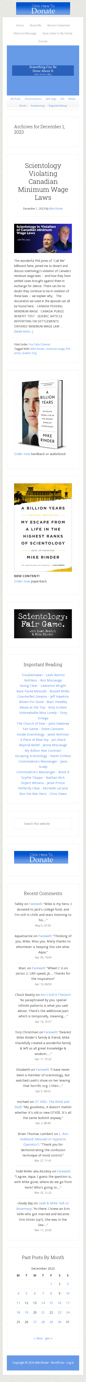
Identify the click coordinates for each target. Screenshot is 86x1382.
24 (67, 1312)
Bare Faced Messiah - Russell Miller (43, 691)
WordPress (57, 1362)
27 (35, 1322)
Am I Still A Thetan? (55, 995)
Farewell (35, 904)
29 (51, 1322)
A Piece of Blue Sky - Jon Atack (43, 740)
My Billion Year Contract (43, 751)
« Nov (38, 1338)
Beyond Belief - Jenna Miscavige (43, 745)
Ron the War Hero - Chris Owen (43, 794)
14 (43, 1303)
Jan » (48, 1338)
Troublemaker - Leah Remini (43, 675)
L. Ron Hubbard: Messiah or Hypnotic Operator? (44, 1139)
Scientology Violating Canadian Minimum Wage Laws (43, 181)
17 (67, 1303)
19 (26, 1312)
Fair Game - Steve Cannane (43, 729)
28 (43, 1322)
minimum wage (55, 348)
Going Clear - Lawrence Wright (43, 686)
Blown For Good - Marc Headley (43, 702)
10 (67, 1293)
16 (59, 1303)
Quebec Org (29, 353)
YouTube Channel (39, 344)
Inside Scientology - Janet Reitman (43, 734)
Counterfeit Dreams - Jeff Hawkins (43, 697)
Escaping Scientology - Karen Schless (43, 756)
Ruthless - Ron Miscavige (43, 680)
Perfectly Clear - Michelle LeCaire (43, 788)
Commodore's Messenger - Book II (43, 772)
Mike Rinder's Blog (43, 70)
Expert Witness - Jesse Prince (43, 783)
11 (18, 1303)
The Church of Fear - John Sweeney (43, 724)
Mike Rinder (38, 348)
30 (59, 1322)
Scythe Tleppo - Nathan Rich (43, 778)
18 (18, 1312)
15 (51, 1303)
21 (43, 1312)
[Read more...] (23, 331)
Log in (70, 1362)
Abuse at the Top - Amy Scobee (43, 707)
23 (59, 1312)
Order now (22, 454)
